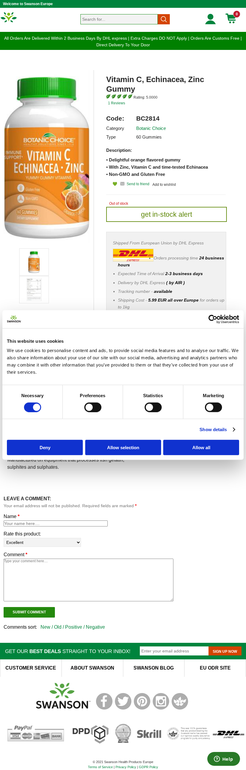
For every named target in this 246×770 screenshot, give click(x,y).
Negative (95, 627)
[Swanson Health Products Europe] (9, 22)
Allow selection (123, 447)
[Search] (164, 19)
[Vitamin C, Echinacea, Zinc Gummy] (34, 262)
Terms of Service (100, 767)
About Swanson (92, 667)
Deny (45, 447)
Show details (213, 429)
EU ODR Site (215, 667)
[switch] (92, 407)
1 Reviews (116, 103)
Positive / (75, 627)
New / (47, 627)
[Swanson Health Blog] (180, 708)
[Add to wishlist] (111, 184)
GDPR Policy (148, 767)
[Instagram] (161, 708)
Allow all (201, 447)
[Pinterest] (142, 708)
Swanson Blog (154, 667)
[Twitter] (123, 708)
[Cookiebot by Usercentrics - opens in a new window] (213, 319)
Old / (59, 627)
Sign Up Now (225, 651)
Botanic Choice (151, 128)
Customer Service (30, 667)
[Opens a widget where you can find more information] (223, 759)
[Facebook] (104, 708)
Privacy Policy (126, 767)
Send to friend (138, 184)
